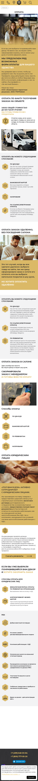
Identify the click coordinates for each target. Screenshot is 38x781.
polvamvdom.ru (19, 2)
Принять (31, 777)
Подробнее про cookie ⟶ (11, 774)
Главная (4, 7)
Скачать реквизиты (14, 556)
